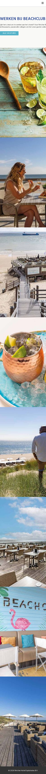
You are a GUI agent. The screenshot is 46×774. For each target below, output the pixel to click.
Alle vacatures (9, 33)
